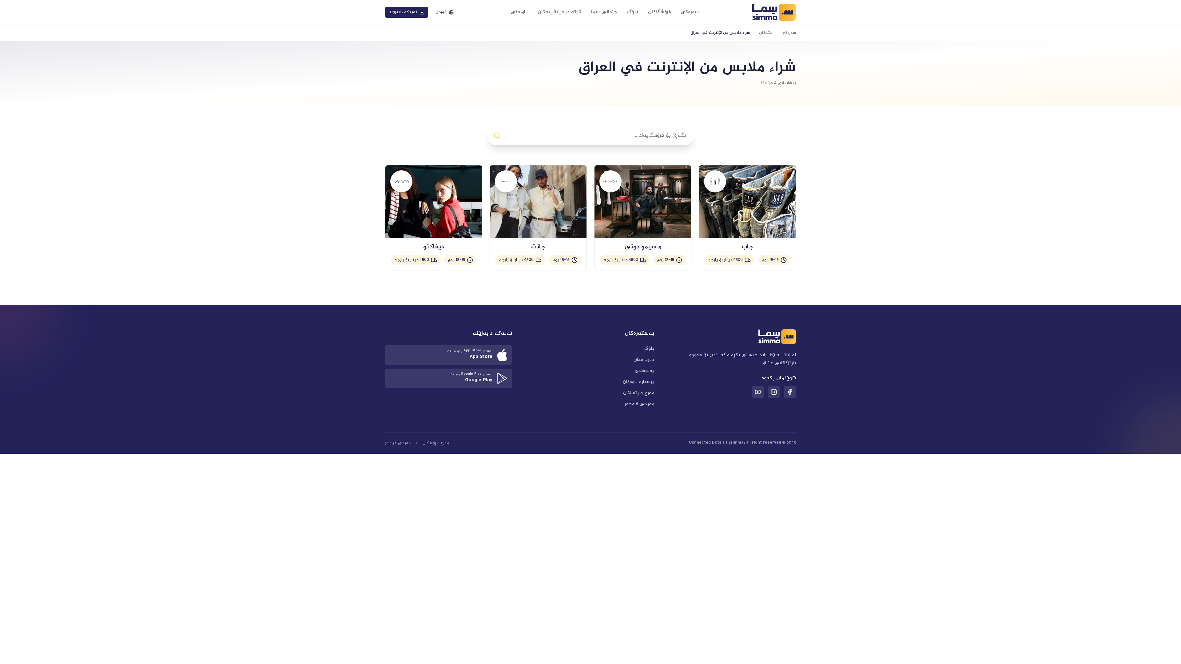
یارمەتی (519, 12)
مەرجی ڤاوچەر (639, 404)
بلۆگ (632, 12)
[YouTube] (758, 392)
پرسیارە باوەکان (638, 381)
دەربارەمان (644, 359)
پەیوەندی (644, 370)
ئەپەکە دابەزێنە (403, 12)
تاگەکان (765, 33)
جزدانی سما (604, 12)
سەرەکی (690, 12)
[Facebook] (790, 392)
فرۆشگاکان (659, 12)
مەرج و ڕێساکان (638, 393)
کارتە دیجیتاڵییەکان (559, 12)
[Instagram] (774, 392)
